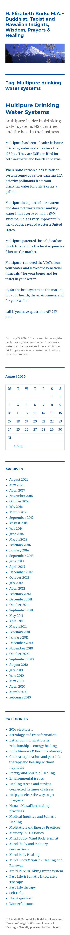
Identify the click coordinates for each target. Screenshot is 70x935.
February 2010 (20, 697)
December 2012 (21, 572)
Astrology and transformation (32, 735)
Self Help (16, 893)
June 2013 (16, 561)
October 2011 (19, 605)
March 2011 (18, 626)
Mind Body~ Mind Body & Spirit (33, 838)
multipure (40, 346)
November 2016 (21, 496)
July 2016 (16, 507)
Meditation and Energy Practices (34, 827)
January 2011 (18, 637)
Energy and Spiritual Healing (32, 773)
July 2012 (16, 583)
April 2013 (17, 567)
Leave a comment (17, 354)
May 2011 (16, 616)
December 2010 (21, 643)
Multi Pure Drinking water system (36, 871)
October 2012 (19, 577)
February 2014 (20, 545)
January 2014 (19, 550)
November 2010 (21, 648)
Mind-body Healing (24, 855)
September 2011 (21, 610)
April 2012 (17, 588)
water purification (47, 350)
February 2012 (20, 594)
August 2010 (18, 665)
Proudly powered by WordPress (39, 927)
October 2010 (19, 654)
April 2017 (17, 490)
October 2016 (19, 501)
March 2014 (18, 539)
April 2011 (16, 621)
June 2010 (16, 675)
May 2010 (16, 681)
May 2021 (16, 485)
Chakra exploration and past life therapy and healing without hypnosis (34, 762)
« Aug (18, 446)
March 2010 (18, 692)
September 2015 (21, 518)
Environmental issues (43, 338)
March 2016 (18, 512)
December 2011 (20, 599)
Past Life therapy (22, 887)
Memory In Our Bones (26, 833)
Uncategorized (20, 898)
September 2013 (21, 556)
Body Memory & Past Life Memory (35, 751)
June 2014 (16, 534)
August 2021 (18, 479)
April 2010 (17, 686)
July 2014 (16, 528)
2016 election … (21, 729)
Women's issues (33, 342)
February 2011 (19, 632)
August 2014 (18, 523)
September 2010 (21, 659)
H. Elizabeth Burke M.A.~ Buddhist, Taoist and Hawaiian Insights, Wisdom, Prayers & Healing (34, 24)
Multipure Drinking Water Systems (32, 108)
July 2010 (16, 670)
